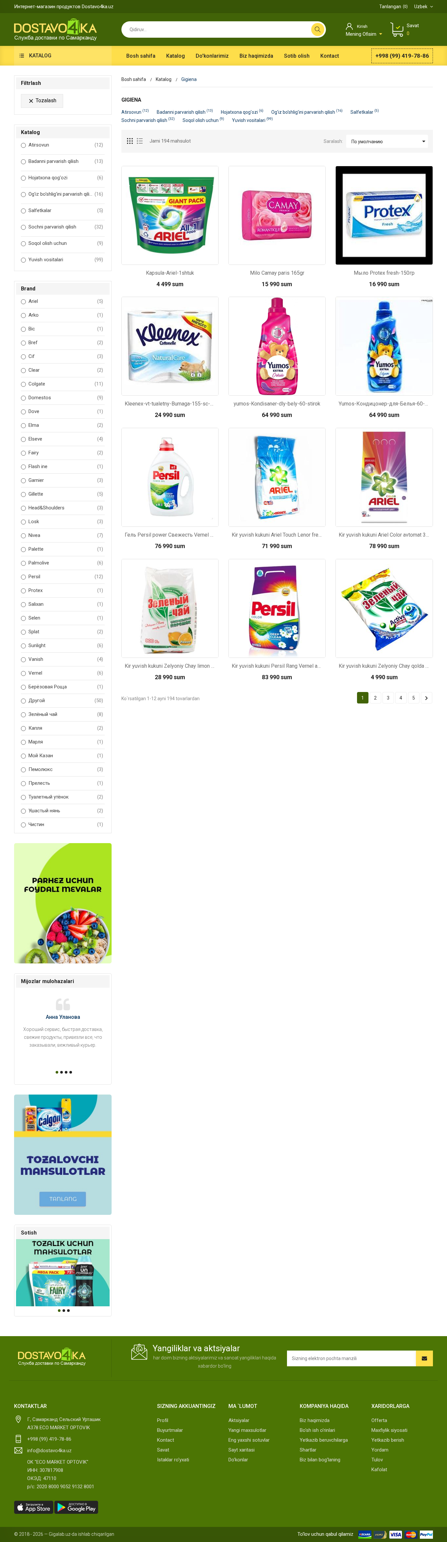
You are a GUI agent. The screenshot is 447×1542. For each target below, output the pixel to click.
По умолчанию (389, 141)
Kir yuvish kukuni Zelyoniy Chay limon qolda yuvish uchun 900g (170, 666)
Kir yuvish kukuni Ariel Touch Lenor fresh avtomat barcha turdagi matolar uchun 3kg (277, 535)
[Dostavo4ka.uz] (51, 1357)
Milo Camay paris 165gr (277, 273)
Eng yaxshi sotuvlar (249, 1440)
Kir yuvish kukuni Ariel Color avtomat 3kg (384, 535)
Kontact (165, 1440)
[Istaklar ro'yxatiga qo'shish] (187, 258)
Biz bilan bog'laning (320, 1460)
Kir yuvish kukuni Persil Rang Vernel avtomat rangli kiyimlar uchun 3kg (277, 666)
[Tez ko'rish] (152, 258)
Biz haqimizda (315, 1420)
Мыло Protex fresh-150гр (384, 273)
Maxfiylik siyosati (389, 1430)
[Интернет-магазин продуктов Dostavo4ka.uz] (55, 29)
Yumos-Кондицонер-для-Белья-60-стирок (384, 404)
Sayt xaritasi (241, 1450)
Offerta (379, 1420)
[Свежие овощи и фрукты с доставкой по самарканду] (63, 903)
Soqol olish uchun (47, 243)
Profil (162, 1420)
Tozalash (42, 100)
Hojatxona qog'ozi (47, 178)
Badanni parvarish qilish (53, 161)
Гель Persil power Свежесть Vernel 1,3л (170, 535)
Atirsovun (38, 145)
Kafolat (379, 1470)
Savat (163, 1450)
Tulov (377, 1460)
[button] (56, 1072)
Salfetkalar (39, 210)
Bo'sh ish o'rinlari (317, 1430)
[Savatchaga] (169, 258)
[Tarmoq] (130, 141)
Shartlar (308, 1450)
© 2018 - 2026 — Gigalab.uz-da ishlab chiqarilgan (64, 1534)
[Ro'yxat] (140, 141)
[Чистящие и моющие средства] (63, 1155)
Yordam (379, 1450)
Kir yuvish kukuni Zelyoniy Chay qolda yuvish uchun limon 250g (384, 666)
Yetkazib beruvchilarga (324, 1440)
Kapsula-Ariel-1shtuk (170, 273)
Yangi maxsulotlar (247, 1430)
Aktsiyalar (238, 1420)
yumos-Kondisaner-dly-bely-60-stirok (277, 404)
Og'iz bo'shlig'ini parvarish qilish (61, 194)
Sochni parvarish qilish (52, 227)
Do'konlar (238, 1460)
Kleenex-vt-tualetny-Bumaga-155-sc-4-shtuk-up (170, 404)
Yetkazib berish (387, 1440)
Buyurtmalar (170, 1430)
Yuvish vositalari (45, 260)
